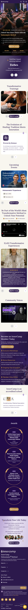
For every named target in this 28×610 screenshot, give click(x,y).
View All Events (14, 202)
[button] (23, 1)
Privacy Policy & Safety (9, 605)
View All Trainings (14, 116)
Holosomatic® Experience (12, 190)
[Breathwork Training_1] (13, 102)
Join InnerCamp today (7, 346)
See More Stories (14, 290)
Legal (16, 605)
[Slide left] (12, 75)
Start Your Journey (14, 46)
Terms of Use (3, 605)
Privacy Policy (15, 595)
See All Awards (14, 509)
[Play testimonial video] (14, 312)
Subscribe (23, 587)
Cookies (18, 605)
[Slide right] (16, 75)
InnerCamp (8, 608)
